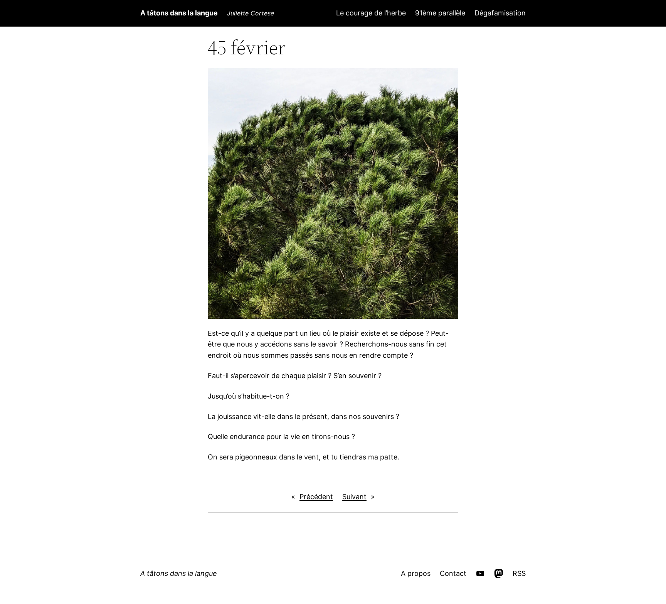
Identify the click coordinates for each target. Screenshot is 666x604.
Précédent (316, 497)
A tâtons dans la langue (179, 13)
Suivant (354, 497)
